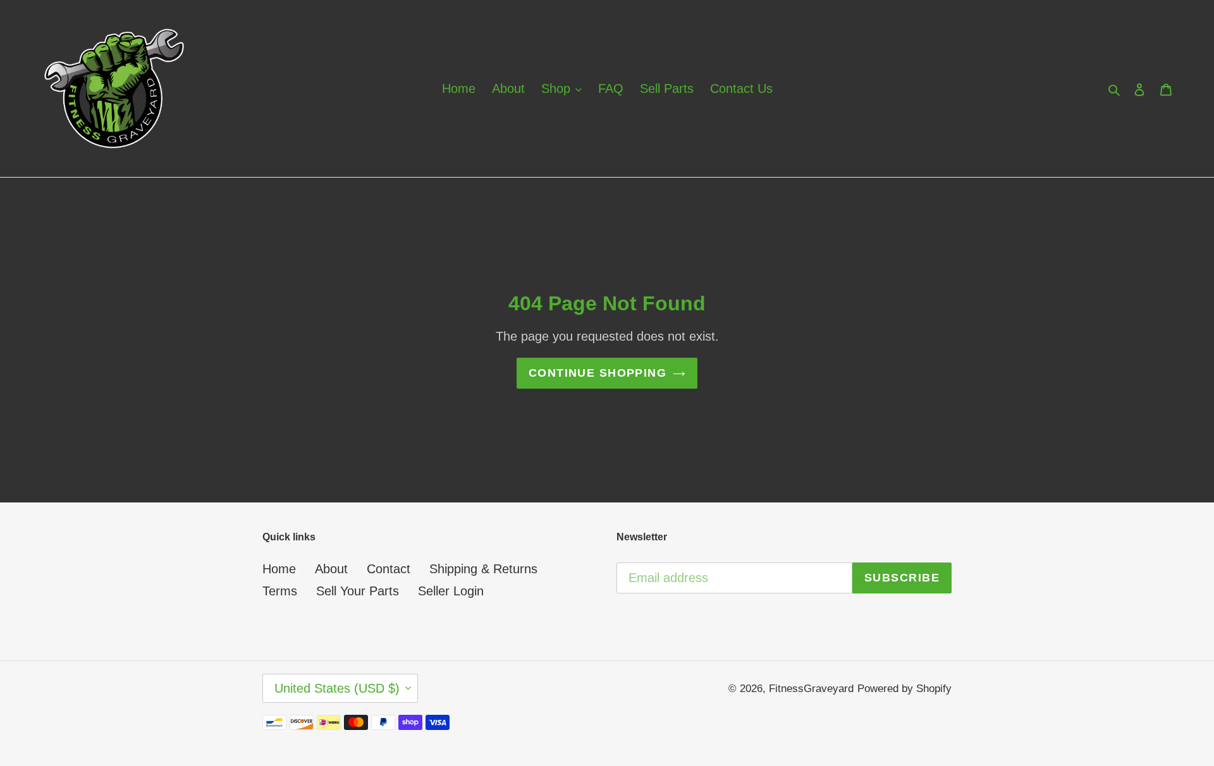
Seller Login (451, 591)
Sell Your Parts (357, 591)
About (331, 569)
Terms (279, 591)
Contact (388, 569)
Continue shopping (597, 373)
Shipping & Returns (483, 569)
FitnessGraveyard (811, 689)
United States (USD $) (337, 688)
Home (279, 569)
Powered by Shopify (904, 689)
